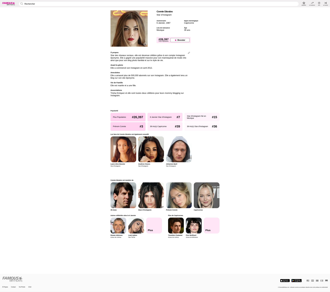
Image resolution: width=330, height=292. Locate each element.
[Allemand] (326, 280)
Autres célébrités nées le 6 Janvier (123, 215)
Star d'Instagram (164, 15)
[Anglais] (308, 280)
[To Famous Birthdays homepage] (8, 3)
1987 (168, 23)
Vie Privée (22, 287)
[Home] (83, 279)
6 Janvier (161, 23)
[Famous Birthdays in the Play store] (296, 280)
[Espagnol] (312, 280)
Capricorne (189, 23)
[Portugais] (317, 280)
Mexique (160, 30)
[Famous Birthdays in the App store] (285, 280)
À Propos (5, 287)
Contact (13, 287)
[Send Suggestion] (189, 53)
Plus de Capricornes (175, 215)
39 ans (187, 30)
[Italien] (322, 280)
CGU (29, 287)
